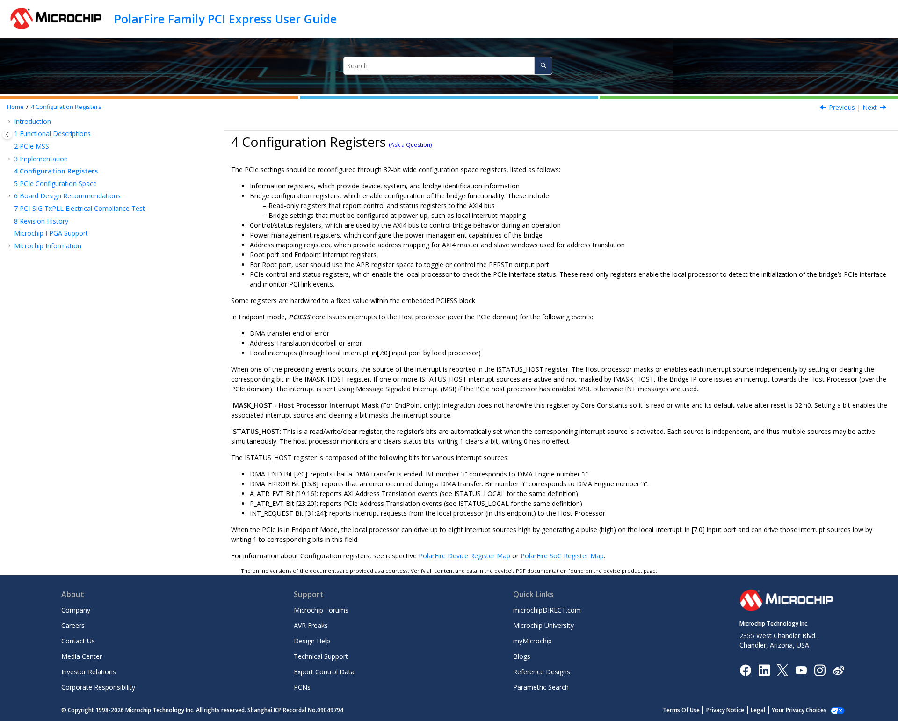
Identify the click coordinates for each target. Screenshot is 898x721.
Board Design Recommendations (67, 195)
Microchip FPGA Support (51, 233)
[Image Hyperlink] (801, 670)
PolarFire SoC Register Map (562, 555)
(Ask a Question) (410, 145)
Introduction (32, 121)
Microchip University (543, 625)
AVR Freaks (311, 625)
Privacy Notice (725, 710)
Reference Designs (541, 671)
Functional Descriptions (52, 133)
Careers (73, 625)
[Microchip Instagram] (820, 669)
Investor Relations (88, 671)
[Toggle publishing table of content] (7, 134)
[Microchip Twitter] (782, 669)
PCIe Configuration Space (55, 183)
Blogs (521, 656)
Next (869, 107)
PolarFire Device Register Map (464, 555)
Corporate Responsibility (98, 687)
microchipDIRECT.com (547, 610)
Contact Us (78, 640)
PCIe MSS (31, 146)
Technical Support (321, 656)
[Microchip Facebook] (745, 669)
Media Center (81, 656)
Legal (758, 710)
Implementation (41, 158)
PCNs (302, 687)
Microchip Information (47, 245)
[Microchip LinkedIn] (764, 669)
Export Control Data (324, 671)
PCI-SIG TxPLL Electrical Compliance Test (79, 208)
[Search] (543, 66)
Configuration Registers (66, 107)
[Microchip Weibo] (838, 670)
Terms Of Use (681, 710)
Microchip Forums (321, 610)
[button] (10, 121)
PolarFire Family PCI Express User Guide (225, 19)
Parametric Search (541, 687)
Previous (842, 107)
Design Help (312, 640)
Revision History (41, 220)
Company (75, 610)
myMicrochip (532, 640)
